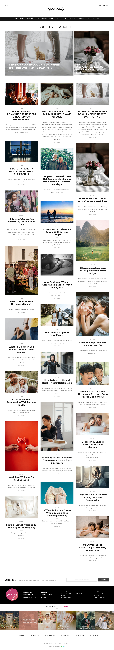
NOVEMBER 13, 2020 (65, 324)
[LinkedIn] (107, 5)
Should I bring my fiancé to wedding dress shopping (21, 526)
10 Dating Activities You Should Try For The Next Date (21, 222)
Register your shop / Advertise (73, 593)
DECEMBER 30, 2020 (65, 274)
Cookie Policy (99, 593)
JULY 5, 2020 (103, 433)
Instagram (63, 606)
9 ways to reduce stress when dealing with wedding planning (57, 513)
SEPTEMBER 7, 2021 (66, 103)
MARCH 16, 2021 (66, 168)
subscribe (103, 580)
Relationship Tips (12, 103)
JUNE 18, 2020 (67, 502)
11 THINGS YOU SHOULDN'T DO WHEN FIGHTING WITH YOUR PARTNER (92, 114)
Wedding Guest (71, 18)
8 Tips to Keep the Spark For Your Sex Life (93, 344)
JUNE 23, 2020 (103, 486)
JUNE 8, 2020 (103, 536)
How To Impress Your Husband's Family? (21, 302)
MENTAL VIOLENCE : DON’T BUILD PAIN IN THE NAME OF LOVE (57, 114)
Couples (44, 592)
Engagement (19, 18)
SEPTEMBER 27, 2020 (101, 383)
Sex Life (45, 274)
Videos (81, 18)
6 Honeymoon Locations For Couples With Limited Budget (93, 271)
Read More (10, 72)
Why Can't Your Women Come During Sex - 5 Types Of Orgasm (57, 285)
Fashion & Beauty (47, 18)
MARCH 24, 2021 (102, 190)
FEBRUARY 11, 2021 (66, 221)
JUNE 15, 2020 (32, 516)
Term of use (98, 596)
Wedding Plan (32, 18)
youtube (81, 635)
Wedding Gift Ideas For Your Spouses (21, 478)
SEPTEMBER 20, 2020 (65, 449)
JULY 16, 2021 (103, 103)
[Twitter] (8, 5)
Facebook (21, 635)
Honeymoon (46, 221)
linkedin (95, 635)
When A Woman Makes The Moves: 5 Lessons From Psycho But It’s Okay (93, 394)
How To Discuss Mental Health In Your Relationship (57, 381)
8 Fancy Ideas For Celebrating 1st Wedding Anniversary (92, 547)
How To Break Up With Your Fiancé (57, 333)
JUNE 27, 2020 (32, 469)
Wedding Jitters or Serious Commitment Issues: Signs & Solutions (57, 460)
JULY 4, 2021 (32, 160)
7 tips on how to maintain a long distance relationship (92, 497)
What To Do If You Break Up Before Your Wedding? (92, 200)
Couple (59, 18)
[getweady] (12, 594)
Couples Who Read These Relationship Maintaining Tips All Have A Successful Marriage (57, 180)
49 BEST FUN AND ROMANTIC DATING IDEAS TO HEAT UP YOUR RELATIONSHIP (21, 115)
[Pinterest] (100, 5)
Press (63, 596)
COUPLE (10, 61)
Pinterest (66, 635)
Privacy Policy (99, 598)
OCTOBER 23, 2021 (30, 103)
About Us (90, 18)
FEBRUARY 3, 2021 (31, 293)
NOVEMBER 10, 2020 (65, 372)
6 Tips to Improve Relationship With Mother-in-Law (21, 402)
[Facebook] (5, 5)
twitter (36, 635)
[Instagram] (11, 5)
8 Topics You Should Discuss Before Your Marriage (93, 444)
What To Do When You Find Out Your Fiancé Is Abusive (21, 349)
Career (96, 591)
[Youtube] (104, 5)
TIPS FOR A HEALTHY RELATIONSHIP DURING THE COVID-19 (21, 171)
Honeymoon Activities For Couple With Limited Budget (57, 232)
